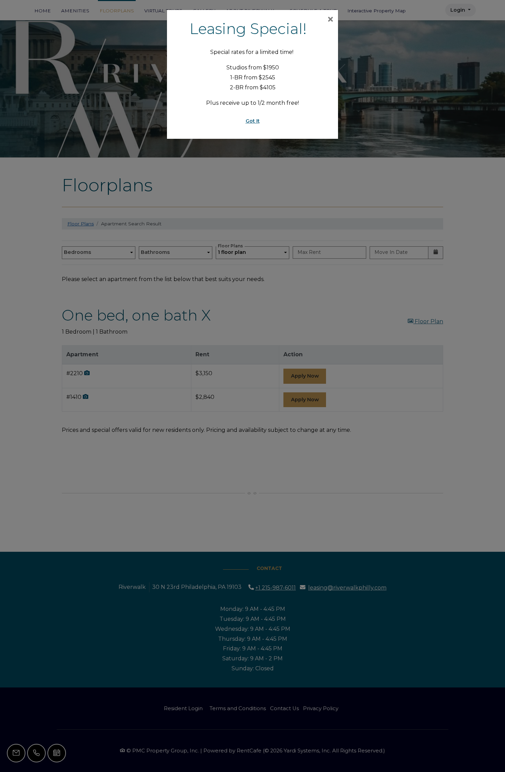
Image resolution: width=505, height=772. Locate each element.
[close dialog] (330, 20)
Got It (253, 121)
